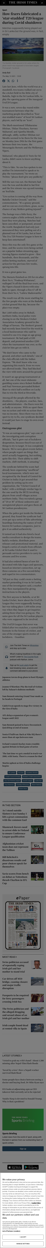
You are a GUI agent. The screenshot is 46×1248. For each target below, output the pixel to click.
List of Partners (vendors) (11, 1231)
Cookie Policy (36, 1203)
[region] (23, 1210)
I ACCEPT (23, 1237)
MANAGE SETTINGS (23, 1244)
